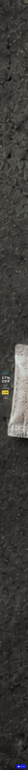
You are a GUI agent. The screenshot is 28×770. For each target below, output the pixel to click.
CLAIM (5, 392)
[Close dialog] (26, 2)
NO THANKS (5, 397)
